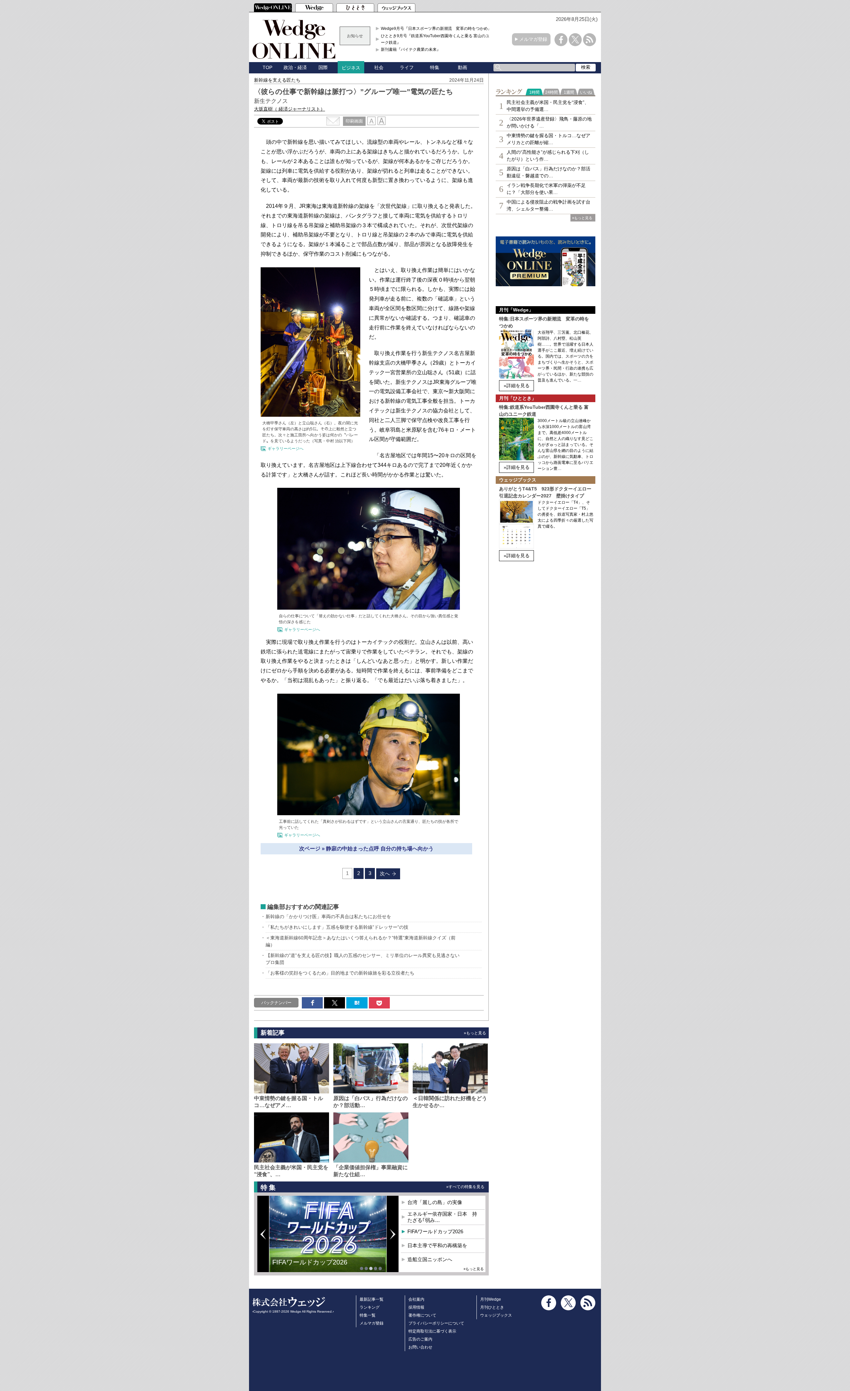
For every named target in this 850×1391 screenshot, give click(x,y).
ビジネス (351, 67)
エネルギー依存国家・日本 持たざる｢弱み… (442, 1217)
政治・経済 (295, 67)
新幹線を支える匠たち (277, 80)
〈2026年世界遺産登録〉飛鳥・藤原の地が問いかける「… (549, 122)
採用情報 (416, 1307)
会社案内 (416, 1299)
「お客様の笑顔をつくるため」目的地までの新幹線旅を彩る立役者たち (340, 973)
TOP (267, 67)
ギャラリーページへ (285, 448)
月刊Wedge (490, 1299)
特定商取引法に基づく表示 (432, 1331)
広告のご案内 (420, 1339)
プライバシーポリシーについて (436, 1323)
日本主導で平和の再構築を (312, 1267)
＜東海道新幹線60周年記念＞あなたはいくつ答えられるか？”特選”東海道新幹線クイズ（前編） (361, 941)
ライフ (407, 67)
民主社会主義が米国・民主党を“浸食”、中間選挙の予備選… (548, 106)
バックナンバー (276, 1002)
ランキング (370, 1307)
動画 (462, 67)
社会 (378, 67)
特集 (434, 67)
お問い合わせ (420, 1347)
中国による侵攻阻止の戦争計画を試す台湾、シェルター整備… (548, 205)
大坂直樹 (289, 109)
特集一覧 (368, 1315)
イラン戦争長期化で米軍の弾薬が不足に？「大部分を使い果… (546, 189)
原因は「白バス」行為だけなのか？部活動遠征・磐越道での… (548, 172)
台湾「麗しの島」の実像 (434, 1202)
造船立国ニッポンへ (429, 1259)
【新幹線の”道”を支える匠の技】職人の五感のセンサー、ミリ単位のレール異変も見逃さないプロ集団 (363, 959)
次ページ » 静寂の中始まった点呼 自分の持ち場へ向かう (366, 848)
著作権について (422, 1315)
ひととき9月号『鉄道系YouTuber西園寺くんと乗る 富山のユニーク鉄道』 (437, 39)
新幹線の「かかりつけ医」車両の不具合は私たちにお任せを (328, 916)
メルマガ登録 (533, 39)
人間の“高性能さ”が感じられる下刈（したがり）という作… (548, 155)
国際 (323, 67)
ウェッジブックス (496, 1315)
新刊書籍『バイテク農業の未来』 (411, 49)
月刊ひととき (492, 1307)
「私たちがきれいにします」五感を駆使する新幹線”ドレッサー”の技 (337, 927)
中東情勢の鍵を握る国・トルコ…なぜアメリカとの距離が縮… (548, 139)
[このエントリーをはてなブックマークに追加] (357, 1003)
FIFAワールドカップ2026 (435, 1231)
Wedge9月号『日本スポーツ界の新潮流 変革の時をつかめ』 (436, 28)
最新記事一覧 (371, 1299)
